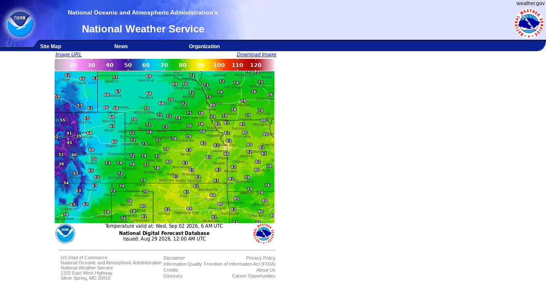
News (121, 46)
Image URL (68, 55)
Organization (204, 46)
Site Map (50, 46)
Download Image (256, 55)
